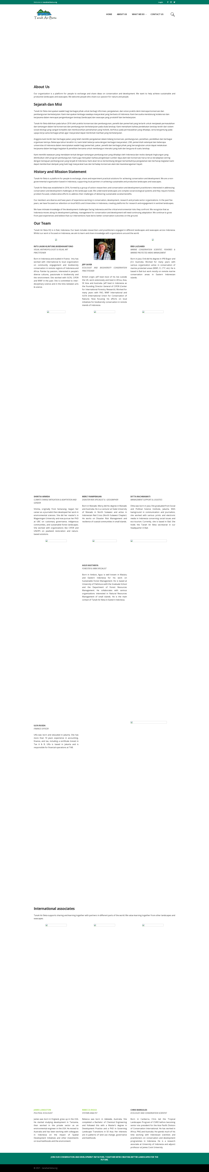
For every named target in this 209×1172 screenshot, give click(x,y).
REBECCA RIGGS (89, 1110)
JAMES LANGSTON (42, 1110)
